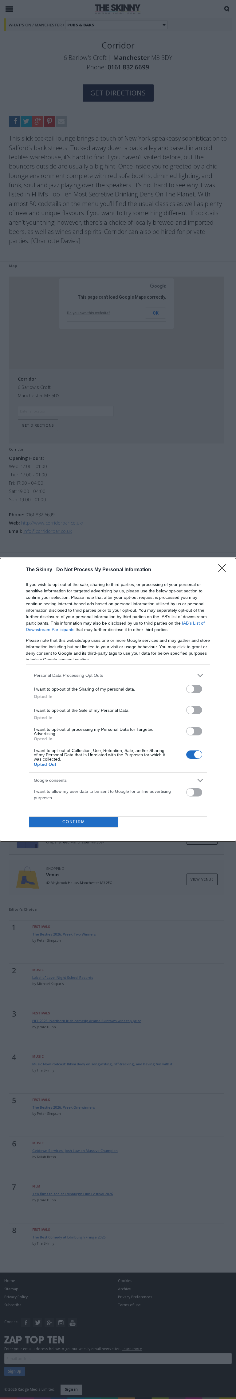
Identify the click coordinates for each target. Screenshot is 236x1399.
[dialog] (118, 699)
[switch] (194, 689)
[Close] (224, 570)
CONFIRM (73, 822)
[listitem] (118, 675)
